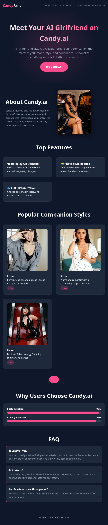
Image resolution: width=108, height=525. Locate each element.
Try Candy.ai (54, 67)
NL (81, 5)
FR (46, 5)
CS (53, 5)
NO (85, 5)
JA (78, 5)
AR (104, 5)
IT (75, 5)
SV (100, 5)
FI (63, 5)
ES (49, 5)
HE (71, 5)
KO (96, 5)
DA (60, 5)
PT (93, 5)
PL (89, 5)
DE (56, 5)
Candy (12, 5)
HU (67, 5)
